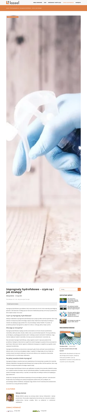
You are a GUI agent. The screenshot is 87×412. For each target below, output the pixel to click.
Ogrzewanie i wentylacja (54, 2)
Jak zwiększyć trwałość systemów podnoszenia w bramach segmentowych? (74, 307)
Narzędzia (78, 2)
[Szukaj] (79, 289)
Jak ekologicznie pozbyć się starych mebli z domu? (74, 321)
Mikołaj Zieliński (10, 295)
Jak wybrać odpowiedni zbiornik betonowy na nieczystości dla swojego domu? (69, 351)
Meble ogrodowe (37, 2)
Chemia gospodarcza (68, 2)
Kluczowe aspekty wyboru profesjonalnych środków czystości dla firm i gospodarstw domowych (74, 314)
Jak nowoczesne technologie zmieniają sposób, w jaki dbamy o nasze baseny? (73, 300)
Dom (45, 2)
